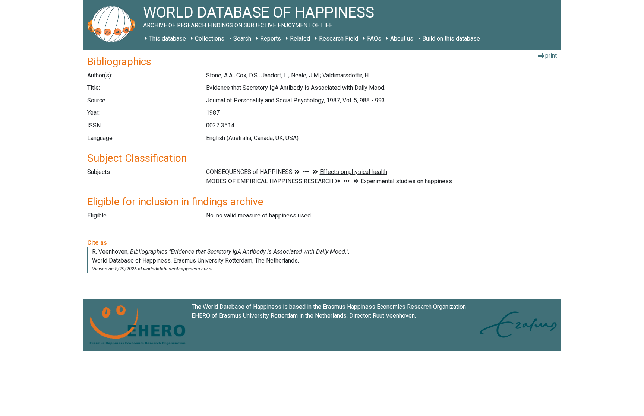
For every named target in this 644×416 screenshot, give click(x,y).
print (550, 55)
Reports (270, 38)
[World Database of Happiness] (113, 25)
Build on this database (451, 38)
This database (167, 38)
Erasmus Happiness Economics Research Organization (394, 306)
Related (300, 38)
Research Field (338, 38)
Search (242, 38)
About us (401, 38)
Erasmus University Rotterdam (258, 315)
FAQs (374, 38)
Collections (209, 38)
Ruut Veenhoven (394, 315)
